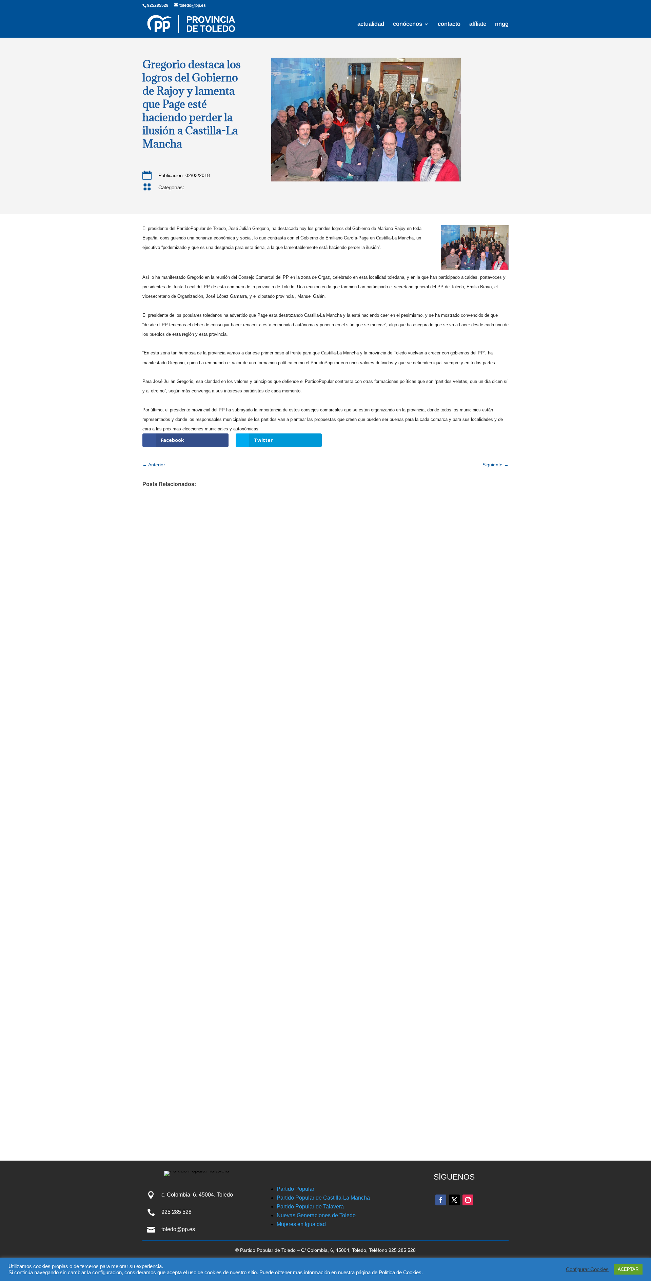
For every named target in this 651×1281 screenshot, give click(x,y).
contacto (449, 24)
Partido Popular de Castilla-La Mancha (323, 1198)
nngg (502, 24)
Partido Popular (295, 1189)
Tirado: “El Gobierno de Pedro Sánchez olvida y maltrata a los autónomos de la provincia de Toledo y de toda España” (317, 1030)
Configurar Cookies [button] (587, 1269)
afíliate (477, 24)
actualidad (370, 24)
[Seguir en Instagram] (467, 1200)
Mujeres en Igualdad (301, 1224)
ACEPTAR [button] (628, 1269)
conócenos (407, 24)
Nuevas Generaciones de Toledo (316, 1215)
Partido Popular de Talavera (310, 1206)
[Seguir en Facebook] (440, 1200)
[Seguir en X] (454, 1200)
